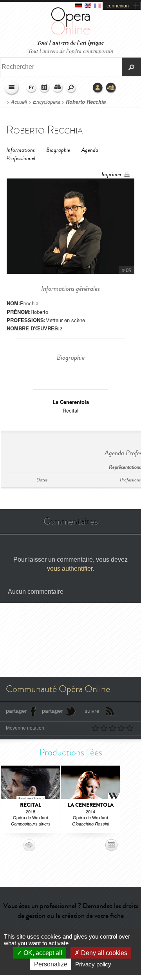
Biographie (58, 150)
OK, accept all (42, 953)
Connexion (97, 88)
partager (16, 711)
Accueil (19, 101)
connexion (118, 6)
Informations (20, 150)
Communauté (111, 88)
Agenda (44, 88)
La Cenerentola (70, 401)
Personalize (50, 964)
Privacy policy (93, 964)
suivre (92, 711)
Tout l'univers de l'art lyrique (70, 43)
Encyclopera (46, 101)
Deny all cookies (103, 953)
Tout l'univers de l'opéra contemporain (70, 50)
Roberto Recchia (86, 101)
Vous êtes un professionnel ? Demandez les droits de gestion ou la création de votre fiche (70, 911)
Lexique (57, 88)
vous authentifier (69, 568)
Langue (31, 88)
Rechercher (71, 88)
